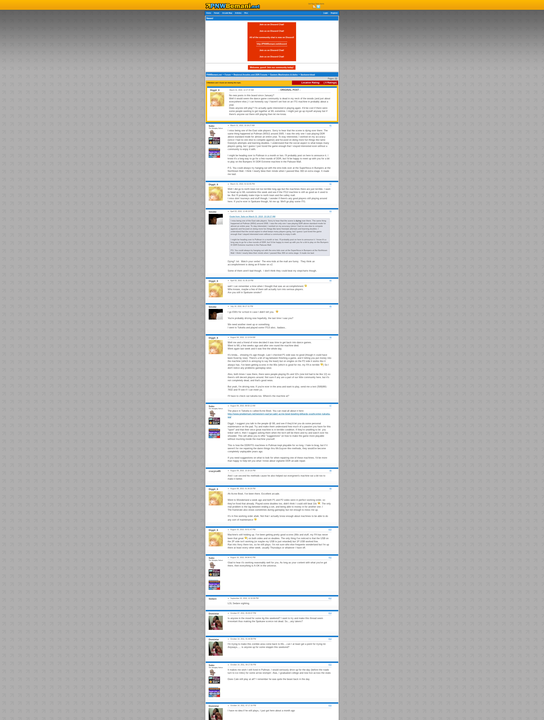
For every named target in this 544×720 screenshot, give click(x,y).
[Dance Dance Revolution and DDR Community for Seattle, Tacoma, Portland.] (233, 8)
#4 (331, 280)
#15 (330, 665)
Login (325, 13)
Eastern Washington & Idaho (284, 74)
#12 (330, 598)
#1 (331, 125)
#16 (330, 705)
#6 (331, 337)
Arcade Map (227, 13)
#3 (331, 211)
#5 (331, 306)
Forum (216, 13)
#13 (330, 613)
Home (208, 13)
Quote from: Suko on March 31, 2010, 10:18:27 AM (252, 216)
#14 (330, 639)
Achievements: (213, 148)
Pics (246, 13)
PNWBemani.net (214, 74)
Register (334, 13)
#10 (330, 529)
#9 (331, 489)
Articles (238, 13)
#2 (331, 184)
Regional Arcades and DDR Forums (250, 74)
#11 (330, 557)
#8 (331, 471)
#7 (331, 406)
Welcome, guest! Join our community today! (272, 67)
